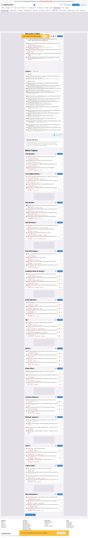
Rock (34, 159)
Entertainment (57, 7)
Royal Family (44, 215)
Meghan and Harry (39, 207)
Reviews (35, 166)
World (15, 7)
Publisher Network (48, 522)
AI (37, 7)
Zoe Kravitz (30, 231)
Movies (42, 45)
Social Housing (30, 332)
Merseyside (30, 263)
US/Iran (29, 357)
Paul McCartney (54, 10)
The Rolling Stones (28, 10)
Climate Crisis (32, 7)
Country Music (36, 179)
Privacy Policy (69, 522)
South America (42, 179)
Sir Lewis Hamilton (36, 499)
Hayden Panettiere (31, 312)
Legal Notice (69, 524)
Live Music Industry (36, 45)
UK (12, 7)
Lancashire (35, 263)
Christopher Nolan (83, 10)
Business (41, 7)
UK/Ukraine (36, 353)
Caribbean (29, 55)
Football (46, 7)
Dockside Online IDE (49, 526)
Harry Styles (46, 227)
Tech (63, 7)
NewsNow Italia (26, 527)
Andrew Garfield (31, 283)
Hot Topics (7, 7)
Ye (28, 506)
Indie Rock (36, 458)
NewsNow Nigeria (26, 524)
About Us (3, 523)
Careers (46, 524)
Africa (32, 52)
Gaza (19, 7)
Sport (51, 7)
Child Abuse (37, 287)
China (33, 364)
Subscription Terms (70, 526)
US (34, 357)
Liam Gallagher (38, 454)
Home (2, 7)
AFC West (43, 478)
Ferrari (42, 510)
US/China (29, 364)
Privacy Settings (69, 527)
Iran (27, 7)
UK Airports (43, 336)
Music (37, 159)
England (39, 263)
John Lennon (30, 162)
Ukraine (23, 7)
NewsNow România (27, 526)
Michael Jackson (71, 10)
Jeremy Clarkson (63, 10)
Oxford (29, 409)
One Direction (42, 10)
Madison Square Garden (32, 227)
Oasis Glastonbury (31, 454)
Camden (34, 190)
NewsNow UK (26, 522)
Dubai (29, 381)
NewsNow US (26, 523)
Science (67, 7)
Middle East (37, 364)
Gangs (29, 328)
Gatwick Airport (30, 336)
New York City (40, 227)
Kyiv (28, 353)
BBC (34, 316)
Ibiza (28, 377)
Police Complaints (41, 328)
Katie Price (48, 10)
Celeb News (30, 190)
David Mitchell (30, 316)
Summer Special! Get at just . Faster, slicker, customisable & (43, 1)
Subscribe (3, 526)
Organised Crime (34, 328)
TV (42, 218)
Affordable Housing (37, 332)
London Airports (37, 336)
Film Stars (36, 283)
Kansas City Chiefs (31, 478)
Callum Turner (38, 276)
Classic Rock (30, 159)
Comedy (37, 316)
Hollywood (30, 45)
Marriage (33, 276)
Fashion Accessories (42, 238)
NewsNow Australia (27, 529)
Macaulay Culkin (5, 10)
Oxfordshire (30, 402)
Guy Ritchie (35, 10)
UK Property (44, 332)
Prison (32, 384)
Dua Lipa (29, 276)
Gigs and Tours (36, 170)
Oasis (77, 10)
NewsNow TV (4, 527)
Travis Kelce (38, 478)
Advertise (47, 523)
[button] (35, 71)
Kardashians (30, 499)
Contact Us (3, 524)
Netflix (29, 207)
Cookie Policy (69, 523)
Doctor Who (30, 413)
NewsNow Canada (27, 528)
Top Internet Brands (39, 211)
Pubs (32, 409)
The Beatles (19, 10)
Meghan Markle (30, 215)
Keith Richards (30, 186)
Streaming (33, 207)
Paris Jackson (30, 429)
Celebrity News (13, 10)
